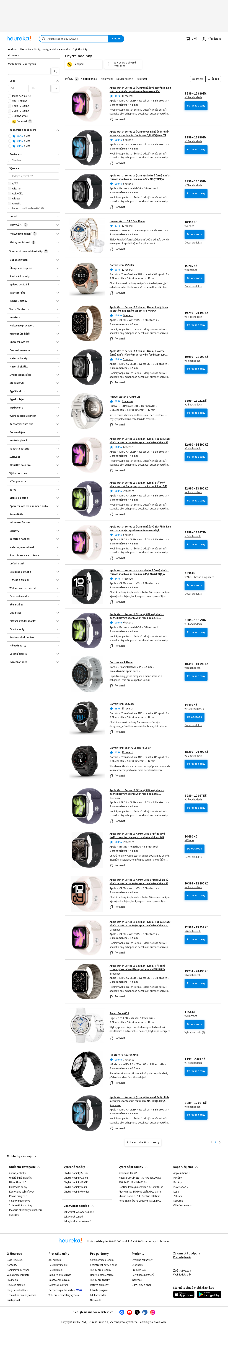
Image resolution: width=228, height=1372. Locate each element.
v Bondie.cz (191, 270)
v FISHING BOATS (194, 709)
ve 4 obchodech (193, 317)
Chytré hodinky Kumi (75, 1187)
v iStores (189, 840)
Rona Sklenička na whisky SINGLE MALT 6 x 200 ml (141, 1201)
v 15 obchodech (193, 800)
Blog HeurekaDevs (17, 1290)
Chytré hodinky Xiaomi (76, 1178)
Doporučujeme (183, 1167)
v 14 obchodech (193, 624)
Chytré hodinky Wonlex (76, 1191)
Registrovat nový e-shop (103, 1265)
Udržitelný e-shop (142, 1285)
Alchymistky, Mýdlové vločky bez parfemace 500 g (141, 1191)
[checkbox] (9, 96)
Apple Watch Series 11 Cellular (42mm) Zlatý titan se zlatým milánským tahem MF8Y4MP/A (139, 309)
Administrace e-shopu (102, 1260)
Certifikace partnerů (143, 1275)
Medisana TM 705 (128, 1173)
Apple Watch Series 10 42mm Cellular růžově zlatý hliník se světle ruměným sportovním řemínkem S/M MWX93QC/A (140, 883)
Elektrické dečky (18, 1187)
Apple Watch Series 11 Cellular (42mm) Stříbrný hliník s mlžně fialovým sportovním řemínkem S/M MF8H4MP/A (138, 486)
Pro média (12, 1280)
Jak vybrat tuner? (73, 1217)
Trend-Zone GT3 (119, 1013)
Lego (176, 1191)
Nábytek (178, 1201)
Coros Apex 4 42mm (121, 662)
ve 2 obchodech (193, 756)
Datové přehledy (99, 1285)
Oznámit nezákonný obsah (21, 1295)
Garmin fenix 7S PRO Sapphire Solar (130, 748)
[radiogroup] (33, 141)
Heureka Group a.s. (98, 1322)
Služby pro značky (100, 1280)
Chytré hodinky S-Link (76, 1173)
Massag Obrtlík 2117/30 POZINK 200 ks (140, 1178)
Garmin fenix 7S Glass (122, 704)
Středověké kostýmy (20, 1205)
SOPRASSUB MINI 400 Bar (133, 1182)
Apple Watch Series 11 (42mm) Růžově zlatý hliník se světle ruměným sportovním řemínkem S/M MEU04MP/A (140, 91)
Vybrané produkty (131, 1167)
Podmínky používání (18, 1270)
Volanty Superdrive (19, 1201)
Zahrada (177, 1196)
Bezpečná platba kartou (61, 1290)
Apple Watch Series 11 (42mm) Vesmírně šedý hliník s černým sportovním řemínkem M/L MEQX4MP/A (139, 1099)
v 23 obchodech (193, 185)
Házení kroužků (17, 1182)
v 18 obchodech (193, 97)
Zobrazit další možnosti (25, 208)
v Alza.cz (189, 226)
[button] (29, 71)
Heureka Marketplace (102, 1275)
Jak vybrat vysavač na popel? (79, 1212)
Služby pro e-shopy (100, 1270)
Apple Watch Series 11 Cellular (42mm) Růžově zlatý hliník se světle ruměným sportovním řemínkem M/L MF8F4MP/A (140, 925)
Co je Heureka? (15, 1260)
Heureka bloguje (16, 1285)
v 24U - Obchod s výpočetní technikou (201, 577)
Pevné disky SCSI (18, 1196)
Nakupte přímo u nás (59, 1275)
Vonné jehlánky (17, 1173)
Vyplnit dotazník (182, 1275)
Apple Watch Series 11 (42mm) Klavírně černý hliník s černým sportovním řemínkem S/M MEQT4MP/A (140, 177)
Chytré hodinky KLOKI (76, 1182)
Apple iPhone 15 (182, 1173)
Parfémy (177, 1178)
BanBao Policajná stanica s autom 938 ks (141, 1187)
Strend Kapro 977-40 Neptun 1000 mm (139, 1196)
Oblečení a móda (182, 1205)
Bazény (177, 1182)
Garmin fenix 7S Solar (122, 265)
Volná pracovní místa (18, 1275)
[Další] (220, 1142)
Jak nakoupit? (56, 1260)
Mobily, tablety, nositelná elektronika (52, 49)
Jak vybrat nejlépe (76, 1206)
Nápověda (95, 1300)
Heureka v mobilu (58, 1265)
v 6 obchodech (193, 931)
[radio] (9, 136)
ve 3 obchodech (193, 405)
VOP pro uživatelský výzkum (63, 1295)
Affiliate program (99, 1290)
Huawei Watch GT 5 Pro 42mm (127, 221)
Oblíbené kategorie (22, 1167)
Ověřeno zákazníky (142, 1260)
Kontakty (12, 1265)
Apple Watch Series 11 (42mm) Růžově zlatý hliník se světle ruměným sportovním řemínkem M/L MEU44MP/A (140, 530)
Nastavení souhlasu (59, 1280)
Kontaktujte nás (182, 1257)
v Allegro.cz (191, 1016)
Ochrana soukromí (58, 1285)
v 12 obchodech (193, 1063)
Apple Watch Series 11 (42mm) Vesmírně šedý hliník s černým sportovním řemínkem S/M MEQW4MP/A (139, 133)
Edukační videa (98, 1295)
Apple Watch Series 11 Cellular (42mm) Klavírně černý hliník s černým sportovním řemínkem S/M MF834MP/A (137, 354)
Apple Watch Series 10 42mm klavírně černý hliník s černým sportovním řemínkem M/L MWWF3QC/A (139, 572)
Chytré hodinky (79, 49)
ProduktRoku (139, 1270)
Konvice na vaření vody (21, 1191)
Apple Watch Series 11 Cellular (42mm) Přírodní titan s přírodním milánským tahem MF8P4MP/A (137, 967)
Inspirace (137, 1280)
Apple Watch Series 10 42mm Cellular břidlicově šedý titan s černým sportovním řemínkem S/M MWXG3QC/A (137, 837)
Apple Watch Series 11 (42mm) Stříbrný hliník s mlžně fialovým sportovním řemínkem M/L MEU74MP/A (137, 794)
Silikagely (14, 1215)
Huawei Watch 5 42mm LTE (125, 397)
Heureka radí (55, 1270)
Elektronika (25, 49)
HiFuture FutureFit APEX (124, 1055)
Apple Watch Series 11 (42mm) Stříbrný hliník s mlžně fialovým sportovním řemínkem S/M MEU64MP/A (137, 618)
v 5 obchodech (193, 361)
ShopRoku (137, 1265)
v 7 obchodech (193, 536)
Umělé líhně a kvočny (20, 1178)
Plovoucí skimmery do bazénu (25, 1210)
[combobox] (73, 38)
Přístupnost (13, 1300)
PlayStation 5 (180, 1187)
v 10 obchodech (193, 141)
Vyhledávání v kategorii (22, 64)
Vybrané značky (74, 1167)
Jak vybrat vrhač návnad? (77, 1221)
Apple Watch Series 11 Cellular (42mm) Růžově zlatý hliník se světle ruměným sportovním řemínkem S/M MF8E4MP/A (140, 442)
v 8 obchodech (193, 668)
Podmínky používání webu (153, 1322)
